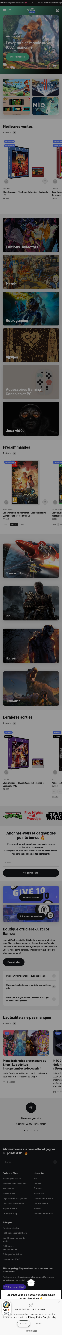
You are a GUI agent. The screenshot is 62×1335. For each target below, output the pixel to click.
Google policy (50, 1317)
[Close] (59, 1301)
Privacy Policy (35, 1317)
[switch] (6, 1313)
